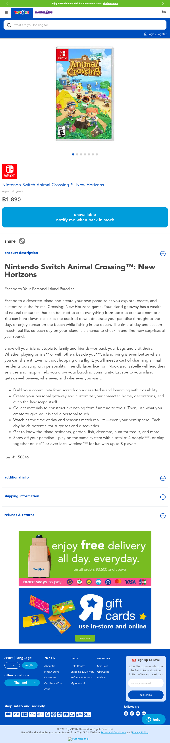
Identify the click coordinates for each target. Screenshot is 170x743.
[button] (163, 3)
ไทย (12, 665)
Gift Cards (103, 671)
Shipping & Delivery (82, 671)
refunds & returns (19, 515)
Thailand (20, 683)
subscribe (146, 694)
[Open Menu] (6, 12)
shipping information (21, 496)
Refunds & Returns (82, 677)
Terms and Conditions (113, 732)
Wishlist (101, 677)
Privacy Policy (140, 732)
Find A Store (51, 671)
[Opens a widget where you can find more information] (153, 719)
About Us (49, 666)
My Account (78, 683)
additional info (16, 477)
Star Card (102, 666)
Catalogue (50, 677)
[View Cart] (163, 12)
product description (21, 253)
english (29, 665)
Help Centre (78, 666)
